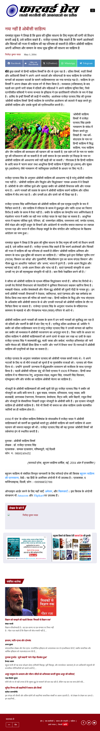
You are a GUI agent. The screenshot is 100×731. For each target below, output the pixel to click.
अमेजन (48, 491)
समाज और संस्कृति (62, 721)
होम (41, 721)
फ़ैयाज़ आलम (9, 661)
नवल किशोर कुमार (11, 678)
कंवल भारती (9, 623)
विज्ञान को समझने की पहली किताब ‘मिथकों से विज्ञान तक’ (28, 619)
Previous (6, 547)
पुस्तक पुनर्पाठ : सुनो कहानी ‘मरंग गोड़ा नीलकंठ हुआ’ (26, 657)
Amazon (22, 495)
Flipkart (39, 495)
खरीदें (65, 725)
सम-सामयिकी (49, 721)
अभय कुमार (9, 644)
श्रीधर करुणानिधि (11, 691)
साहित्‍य (73, 721)
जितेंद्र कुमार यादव (13, 54)
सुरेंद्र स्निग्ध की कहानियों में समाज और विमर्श (23, 687)
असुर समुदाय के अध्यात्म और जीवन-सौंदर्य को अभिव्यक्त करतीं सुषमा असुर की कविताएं (39, 674)
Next (47, 547)
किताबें (60, 725)
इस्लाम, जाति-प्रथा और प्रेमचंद (18, 640)
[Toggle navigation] (92, 10)
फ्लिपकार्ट (63, 491)
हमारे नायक (52, 725)
